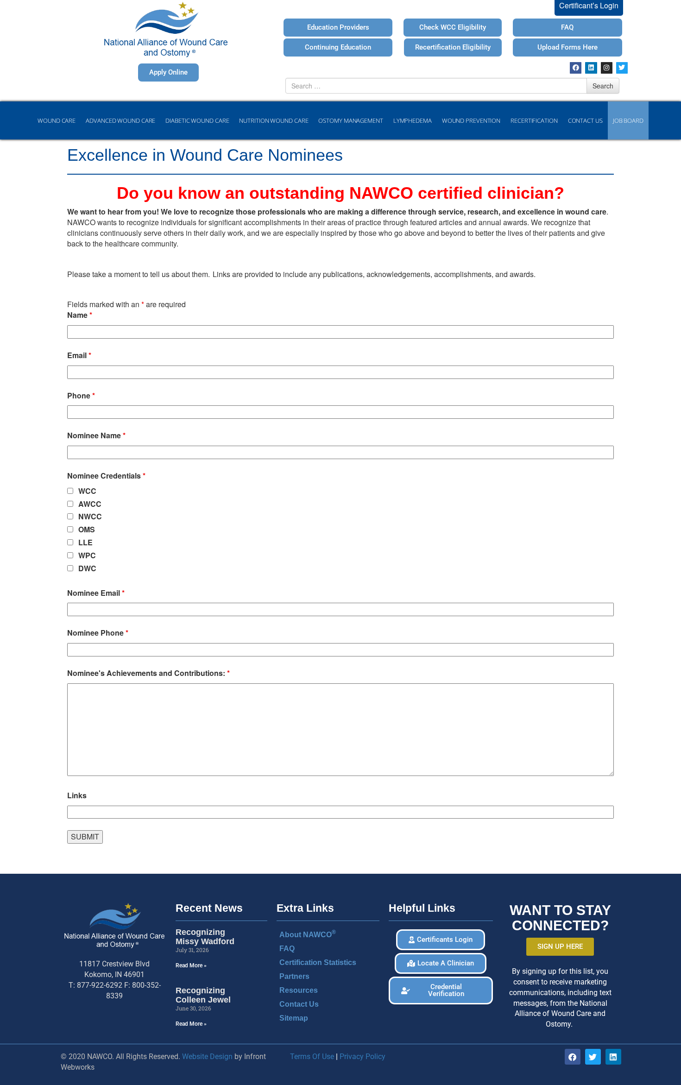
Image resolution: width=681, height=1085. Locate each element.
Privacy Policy (362, 1056)
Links (77, 795)
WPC (87, 555)
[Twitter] (622, 68)
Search (603, 85)
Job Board (628, 120)
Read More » (191, 965)
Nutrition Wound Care (273, 120)
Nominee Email (96, 593)
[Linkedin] (591, 68)
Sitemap (293, 1018)
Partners (294, 976)
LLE (85, 542)
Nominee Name (96, 435)
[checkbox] (70, 491)
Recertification (534, 120)
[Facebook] (575, 68)
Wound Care (57, 120)
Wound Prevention (471, 120)
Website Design (207, 1056)
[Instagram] (606, 68)
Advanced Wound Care (120, 120)
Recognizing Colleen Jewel (203, 995)
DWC (87, 568)
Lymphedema (412, 120)
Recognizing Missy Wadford (205, 936)
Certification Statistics (317, 962)
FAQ (287, 949)
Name (79, 315)
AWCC (89, 504)
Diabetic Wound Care (197, 120)
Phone (81, 396)
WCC (87, 491)
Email (79, 355)
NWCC (90, 516)
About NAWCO (307, 934)
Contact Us (585, 120)
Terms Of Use (312, 1056)
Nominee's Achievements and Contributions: (148, 673)
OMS (86, 529)
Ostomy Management (350, 120)
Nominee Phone (97, 633)
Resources (298, 990)
